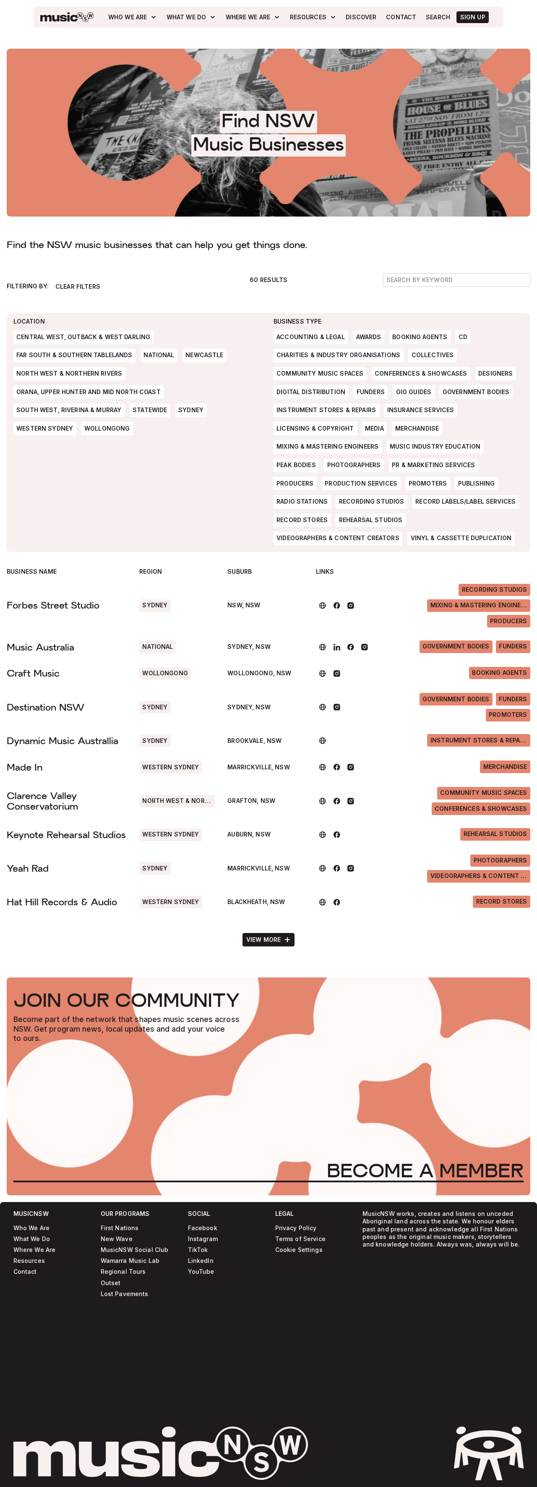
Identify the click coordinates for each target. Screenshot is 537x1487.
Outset (111, 1283)
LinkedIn (201, 1261)
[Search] (438, 17)
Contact (25, 1272)
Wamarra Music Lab (130, 1261)
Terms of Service (300, 1239)
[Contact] (401, 17)
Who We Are (31, 1228)
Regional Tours (123, 1272)
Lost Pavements (125, 1294)
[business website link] (323, 605)
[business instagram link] (350, 605)
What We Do (31, 1239)
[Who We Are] (132, 17)
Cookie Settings (299, 1250)
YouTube (201, 1272)
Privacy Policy (296, 1228)
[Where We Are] (253, 17)
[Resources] (313, 17)
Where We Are (34, 1250)
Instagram (203, 1239)
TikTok (198, 1250)
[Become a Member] (425, 1170)
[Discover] (361, 17)
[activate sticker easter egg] (489, 1453)
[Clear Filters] (78, 287)
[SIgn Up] (472, 17)
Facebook (202, 1228)
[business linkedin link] (337, 647)
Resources (29, 1261)
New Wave (117, 1239)
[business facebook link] (337, 605)
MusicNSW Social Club (135, 1250)
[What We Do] (191, 17)
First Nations (120, 1228)
